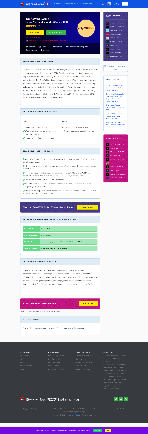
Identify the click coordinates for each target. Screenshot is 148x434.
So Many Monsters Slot (117, 152)
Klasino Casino (53, 366)
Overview (31, 47)
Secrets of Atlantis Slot (117, 144)
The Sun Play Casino (56, 356)
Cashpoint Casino (116, 56)
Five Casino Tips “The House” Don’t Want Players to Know (114, 116)
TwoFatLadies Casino (56, 369)
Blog (97, 4)
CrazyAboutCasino (74, 415)
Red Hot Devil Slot (117, 159)
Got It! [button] (108, 430)
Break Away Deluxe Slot (117, 174)
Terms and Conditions (33, 37)
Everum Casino (115, 49)
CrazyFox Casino (54, 359)
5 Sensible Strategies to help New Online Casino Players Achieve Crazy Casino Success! (115, 97)
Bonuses (58, 47)
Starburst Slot (115, 155)
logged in (37, 328)
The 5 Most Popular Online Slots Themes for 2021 (115, 107)
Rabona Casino (115, 34)
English (109, 3)
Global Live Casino (117, 27)
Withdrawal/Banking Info (78, 47)
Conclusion (32, 50)
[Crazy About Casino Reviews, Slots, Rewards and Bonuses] (32, 4)
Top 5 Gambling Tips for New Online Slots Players (115, 123)
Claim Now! (87, 207)
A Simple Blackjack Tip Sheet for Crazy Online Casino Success (114, 87)
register (71, 328)
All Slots (77, 4)
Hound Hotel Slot (116, 166)
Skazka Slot (114, 170)
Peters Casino (115, 38)
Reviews (45, 50)
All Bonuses (68, 4)
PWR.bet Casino (115, 53)
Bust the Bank (115, 148)
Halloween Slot (116, 178)
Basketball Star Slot (117, 163)
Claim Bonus (55, 32)
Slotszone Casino (116, 42)
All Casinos (57, 4)
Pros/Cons (45, 47)
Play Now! (35, 32)
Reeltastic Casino (116, 30)
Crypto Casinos (88, 4)
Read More (97, 430)
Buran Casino (115, 45)
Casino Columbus (116, 23)
